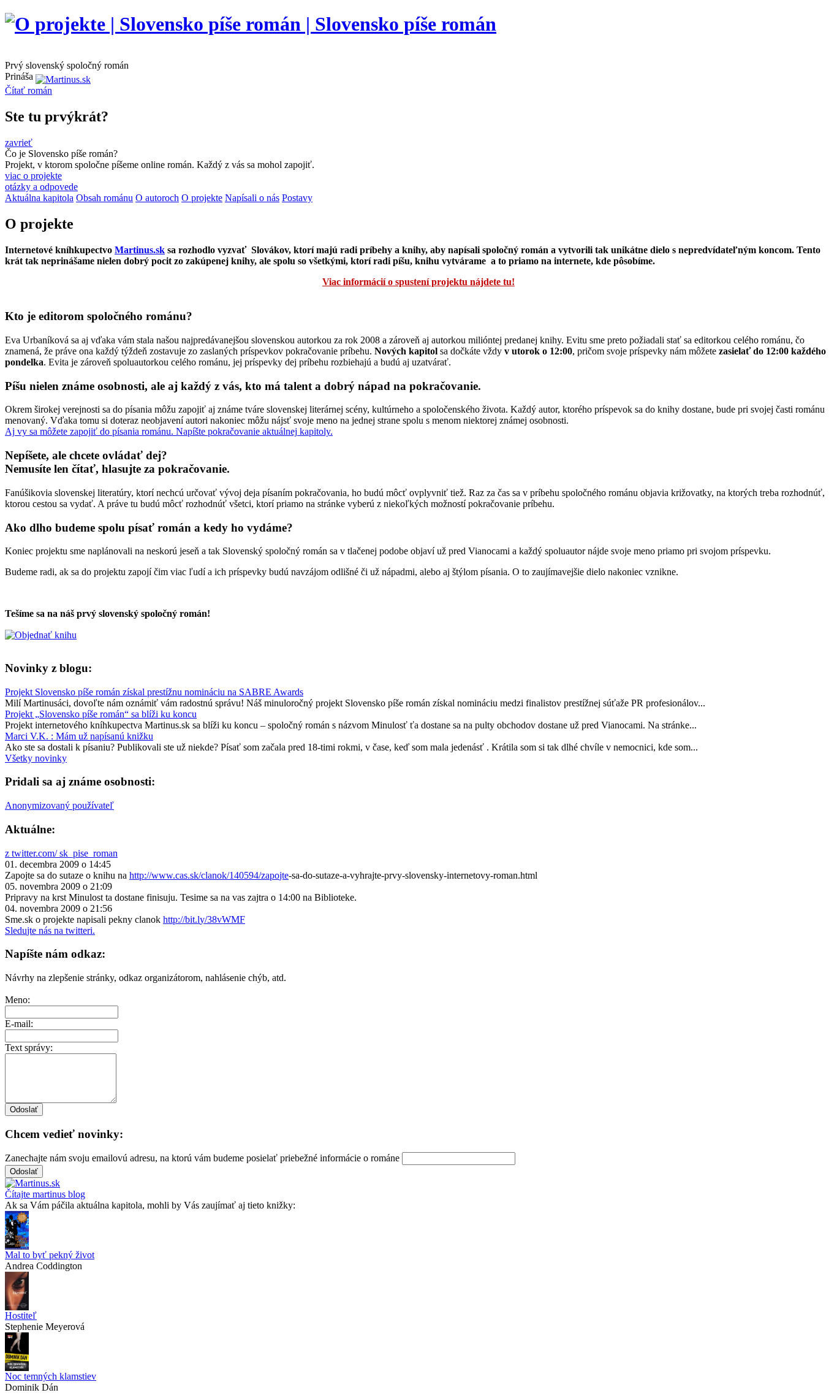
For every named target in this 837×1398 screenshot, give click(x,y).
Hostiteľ (21, 1315)
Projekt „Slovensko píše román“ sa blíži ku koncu (101, 714)
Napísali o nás (252, 198)
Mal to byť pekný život (49, 1255)
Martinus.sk (140, 250)
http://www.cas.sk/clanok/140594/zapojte (209, 875)
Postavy (297, 198)
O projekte (201, 198)
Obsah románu (104, 198)
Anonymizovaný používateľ (59, 805)
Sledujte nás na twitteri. (50, 930)
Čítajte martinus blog (45, 1194)
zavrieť (18, 142)
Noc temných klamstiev (50, 1376)
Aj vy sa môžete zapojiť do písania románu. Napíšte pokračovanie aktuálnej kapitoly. (169, 431)
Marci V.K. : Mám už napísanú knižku (79, 736)
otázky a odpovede (41, 186)
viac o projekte (33, 175)
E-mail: (19, 1023)
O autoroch (157, 198)
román (28, 90)
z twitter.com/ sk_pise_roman (61, 853)
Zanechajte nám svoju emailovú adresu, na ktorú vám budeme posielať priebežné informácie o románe (202, 1158)
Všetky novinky (36, 758)
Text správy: (29, 1047)
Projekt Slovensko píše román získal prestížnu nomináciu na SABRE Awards (154, 692)
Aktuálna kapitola (39, 198)
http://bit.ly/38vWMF (204, 919)
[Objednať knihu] (41, 635)
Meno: (17, 1000)
